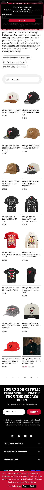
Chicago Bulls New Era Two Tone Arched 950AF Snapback (31, 325)
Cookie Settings (15, 486)
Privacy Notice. (30, 482)
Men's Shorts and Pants (14, 62)
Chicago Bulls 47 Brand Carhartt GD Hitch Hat (30, 147)
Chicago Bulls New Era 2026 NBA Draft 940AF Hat (30, 112)
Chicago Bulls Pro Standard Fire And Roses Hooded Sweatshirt (31, 254)
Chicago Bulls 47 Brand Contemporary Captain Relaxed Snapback (10, 361)
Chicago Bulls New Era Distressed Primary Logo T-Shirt (31, 290)
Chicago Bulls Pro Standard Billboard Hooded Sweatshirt (29, 219)
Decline (32, 486)
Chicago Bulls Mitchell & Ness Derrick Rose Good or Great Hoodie (31, 361)
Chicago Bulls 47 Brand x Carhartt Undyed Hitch (11, 111)
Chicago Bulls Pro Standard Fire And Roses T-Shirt (11, 254)
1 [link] (6, 377)
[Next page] (37, 377)
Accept (25, 486)
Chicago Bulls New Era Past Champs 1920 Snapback (30, 183)
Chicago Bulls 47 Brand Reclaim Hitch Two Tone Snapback (11, 325)
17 (31, 377)
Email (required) (7, 14)
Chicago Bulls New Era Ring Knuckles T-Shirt (10, 289)
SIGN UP (34, 412)
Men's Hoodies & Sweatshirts (16, 57)
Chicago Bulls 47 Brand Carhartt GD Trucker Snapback (10, 183)
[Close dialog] (42, 5)
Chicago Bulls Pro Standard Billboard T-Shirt (10, 219)
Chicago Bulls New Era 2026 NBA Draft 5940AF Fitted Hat (11, 148)
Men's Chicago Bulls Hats (14, 67)
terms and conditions (27, 24)
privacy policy (21, 25)
